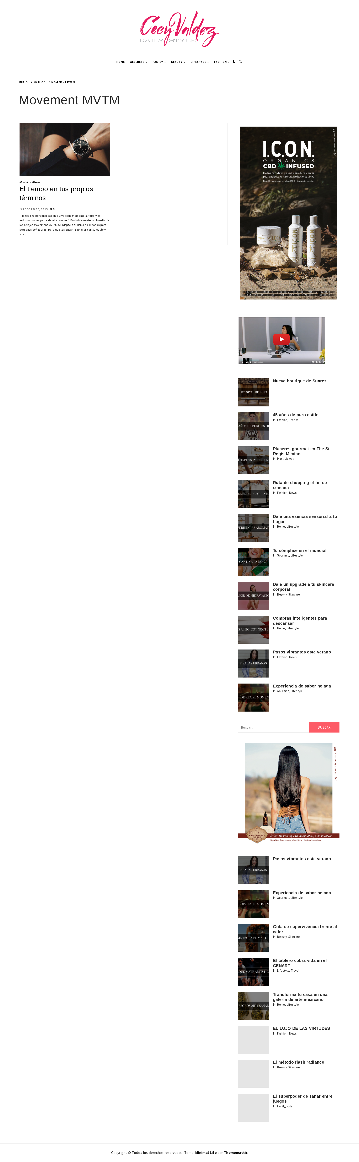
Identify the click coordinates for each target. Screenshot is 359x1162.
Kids (290, 1106)
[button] (234, 61)
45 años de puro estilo (295, 414)
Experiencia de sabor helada (302, 686)
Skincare (294, 594)
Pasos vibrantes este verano (302, 652)
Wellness (137, 62)
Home (120, 62)
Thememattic (236, 1152)
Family (158, 62)
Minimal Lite (206, 1152)
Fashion (220, 62)
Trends (294, 420)
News (36, 182)
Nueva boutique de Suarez (299, 381)
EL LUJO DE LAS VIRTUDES (301, 1028)
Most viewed (285, 459)
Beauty (177, 62)
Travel (295, 970)
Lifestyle (198, 62)
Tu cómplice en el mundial (300, 550)
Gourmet (283, 555)
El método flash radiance (298, 1062)
